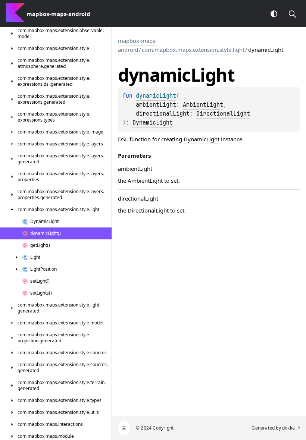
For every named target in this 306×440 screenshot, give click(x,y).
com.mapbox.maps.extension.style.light (193, 49)
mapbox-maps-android (137, 45)
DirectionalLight (223, 113)
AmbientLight (203, 105)
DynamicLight (152, 122)
